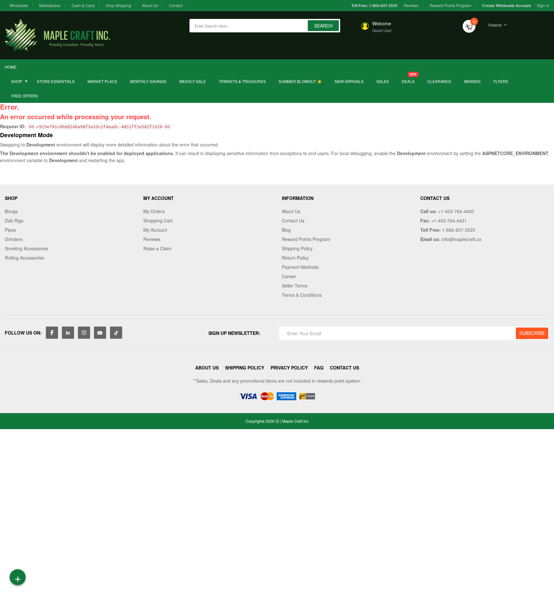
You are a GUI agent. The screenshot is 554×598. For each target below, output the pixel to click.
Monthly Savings (148, 81)
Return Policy (295, 257)
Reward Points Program (450, 5)
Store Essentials (56, 81)
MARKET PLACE (102, 81)
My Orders (154, 211)
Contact (175, 5)
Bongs (11, 211)
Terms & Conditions (302, 295)
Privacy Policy (289, 367)
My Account (155, 230)
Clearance (439, 81)
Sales (382, 81)
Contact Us (293, 220)
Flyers (500, 81)
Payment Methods (300, 267)
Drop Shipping (118, 5)
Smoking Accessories (26, 248)
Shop (16, 81)
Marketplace (50, 5)
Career (289, 276)
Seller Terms (294, 285)
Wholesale (19, 5)
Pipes (10, 230)
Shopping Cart (157, 220)
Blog (286, 230)
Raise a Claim (157, 248)
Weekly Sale (192, 81)
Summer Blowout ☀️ (300, 81)
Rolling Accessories (24, 257)
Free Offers (24, 95)
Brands (472, 81)
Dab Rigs (14, 220)
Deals (408, 81)
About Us (150, 5)
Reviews (411, 5)
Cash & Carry (83, 5)
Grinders (13, 239)
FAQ (318, 367)
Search (323, 25)
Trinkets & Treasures (242, 81)
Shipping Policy (297, 248)
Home (10, 67)
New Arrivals (349, 81)
